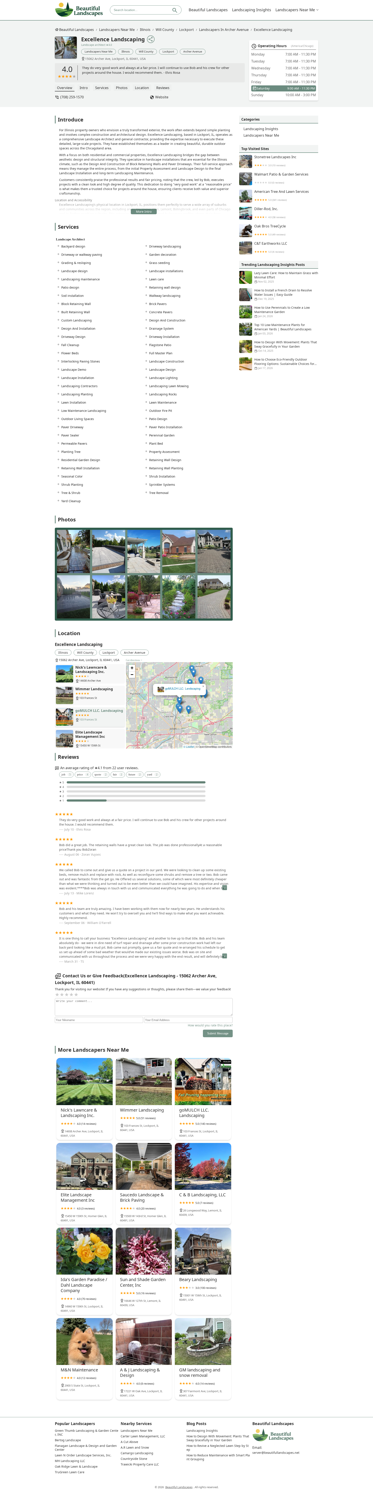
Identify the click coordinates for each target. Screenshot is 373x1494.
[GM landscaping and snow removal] (203, 1341)
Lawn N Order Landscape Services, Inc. (83, 1455)
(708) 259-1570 (72, 97)
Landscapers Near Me (295, 9)
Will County (165, 29)
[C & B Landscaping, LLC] (203, 1166)
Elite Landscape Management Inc (179, 688)
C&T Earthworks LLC (270, 247)
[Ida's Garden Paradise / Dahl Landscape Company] (84, 1251)
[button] (165, 695)
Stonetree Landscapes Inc (275, 161)
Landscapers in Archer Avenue (224, 29)
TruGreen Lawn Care (69, 1472)
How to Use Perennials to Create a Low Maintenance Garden (282, 311)
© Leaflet (188, 746)
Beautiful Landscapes (208, 9)
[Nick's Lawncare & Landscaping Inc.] (84, 1081)
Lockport (186, 29)
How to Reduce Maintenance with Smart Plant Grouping (218, 1457)
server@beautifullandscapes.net (275, 1453)
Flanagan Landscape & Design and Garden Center (86, 1448)
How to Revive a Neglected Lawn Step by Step (217, 1448)
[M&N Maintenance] (84, 1341)
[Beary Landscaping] (203, 1251)
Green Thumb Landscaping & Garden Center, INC (86, 1432)
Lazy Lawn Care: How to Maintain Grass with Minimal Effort (286, 277)
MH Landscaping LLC (70, 1461)
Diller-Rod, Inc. (269, 213)
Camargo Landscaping (137, 1453)
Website (161, 97)
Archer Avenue (192, 51)
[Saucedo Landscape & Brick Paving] (144, 1166)
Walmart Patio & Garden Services (281, 178)
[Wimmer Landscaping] (144, 1081)
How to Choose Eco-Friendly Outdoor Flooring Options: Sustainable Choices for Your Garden (284, 363)
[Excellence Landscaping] (68, 50)
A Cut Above (129, 1442)
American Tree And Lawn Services (281, 195)
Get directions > (134, 660)
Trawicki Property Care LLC (140, 1464)
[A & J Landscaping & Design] (144, 1341)
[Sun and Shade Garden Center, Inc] (144, 1251)
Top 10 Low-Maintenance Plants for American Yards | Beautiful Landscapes (282, 329)
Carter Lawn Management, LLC (143, 1436)
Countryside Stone (134, 1459)
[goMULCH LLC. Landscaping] (203, 1081)
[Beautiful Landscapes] (79, 10)
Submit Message (217, 1033)
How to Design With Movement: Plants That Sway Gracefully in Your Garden (285, 346)
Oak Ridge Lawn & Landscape (76, 1466)
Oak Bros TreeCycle (270, 230)
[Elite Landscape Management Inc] (84, 1166)
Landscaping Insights (251, 9)
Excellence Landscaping (273, 29)
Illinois (145, 29)
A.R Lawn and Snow (135, 1447)
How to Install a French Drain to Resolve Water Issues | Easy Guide (283, 294)
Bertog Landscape (68, 1440)
